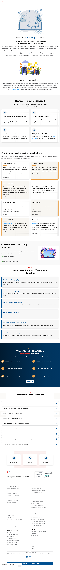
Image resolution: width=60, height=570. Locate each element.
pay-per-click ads (28, 54)
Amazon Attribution (7, 223)
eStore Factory (16, 89)
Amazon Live (35, 223)
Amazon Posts (35, 206)
